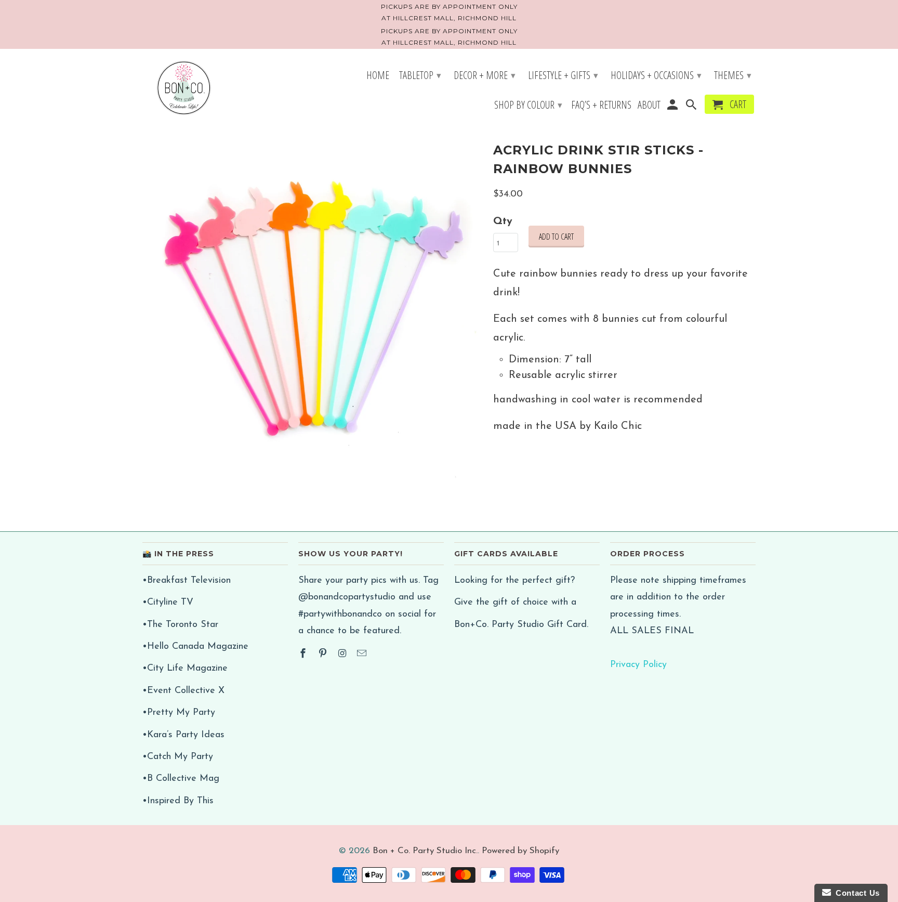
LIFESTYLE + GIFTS (563, 75)
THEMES (732, 75)
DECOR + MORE (485, 75)
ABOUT (649, 106)
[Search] (692, 106)
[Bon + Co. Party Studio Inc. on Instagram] (343, 654)
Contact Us (855, 892)
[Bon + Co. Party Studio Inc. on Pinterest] (323, 654)
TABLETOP (420, 75)
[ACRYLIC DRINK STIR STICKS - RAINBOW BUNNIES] (312, 309)
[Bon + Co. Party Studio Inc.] (184, 89)
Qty (502, 221)
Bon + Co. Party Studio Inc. (425, 850)
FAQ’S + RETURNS (601, 106)
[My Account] (673, 106)
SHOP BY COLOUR (528, 105)
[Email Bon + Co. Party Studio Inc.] (362, 654)
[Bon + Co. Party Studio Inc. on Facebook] (304, 654)
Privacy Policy (638, 665)
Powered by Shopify (520, 850)
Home (377, 76)
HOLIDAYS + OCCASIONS (656, 75)
